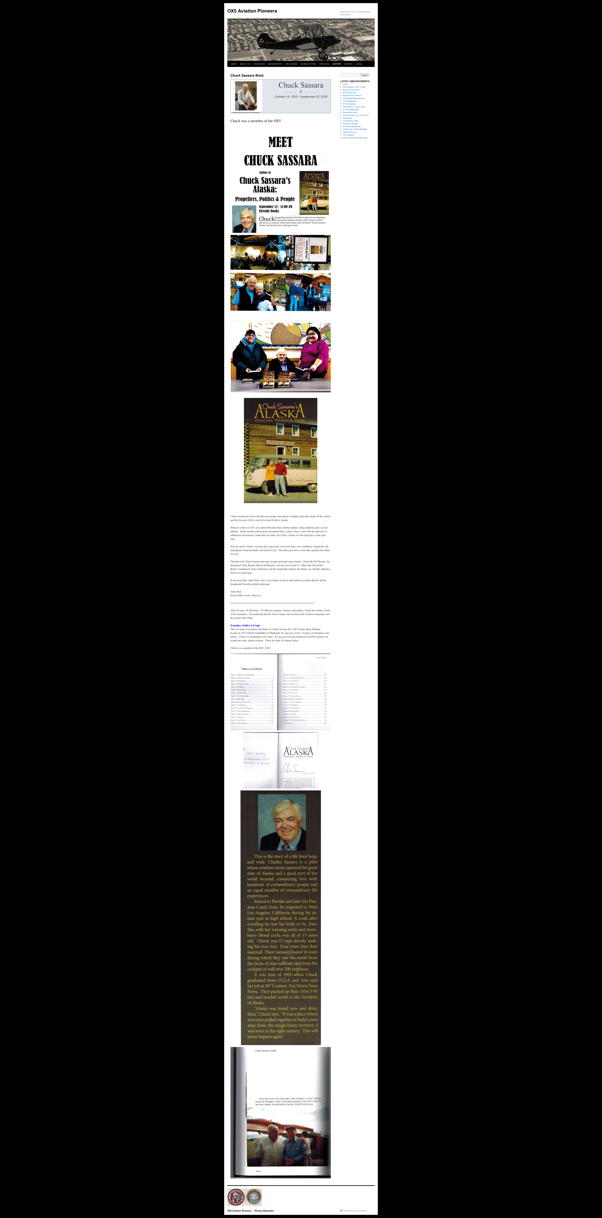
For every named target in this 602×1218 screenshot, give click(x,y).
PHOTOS (348, 63)
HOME (234, 63)
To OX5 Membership (351, 109)
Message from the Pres (351, 89)
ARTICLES (324, 63)
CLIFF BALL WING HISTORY (355, 129)
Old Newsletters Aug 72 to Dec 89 (356, 115)
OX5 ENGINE (291, 63)
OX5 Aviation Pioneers (252, 10)
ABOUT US (245, 63)
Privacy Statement (264, 1210)
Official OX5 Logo (350, 132)
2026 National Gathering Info (354, 98)
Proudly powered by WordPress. (355, 1210)
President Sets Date (350, 112)
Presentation (347, 118)
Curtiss (345, 84)
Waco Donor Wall (349, 92)
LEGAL (359, 63)
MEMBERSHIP (275, 63)
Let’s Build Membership (352, 126)
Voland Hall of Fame (350, 120)
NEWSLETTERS (308, 63)
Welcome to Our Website (352, 95)
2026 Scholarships (349, 101)
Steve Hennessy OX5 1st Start (354, 87)
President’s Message (350, 123)
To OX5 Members (349, 104)
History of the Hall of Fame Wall (355, 137)
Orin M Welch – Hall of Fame (354, 106)
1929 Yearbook (348, 135)
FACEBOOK (259, 63)
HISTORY (336, 63)
